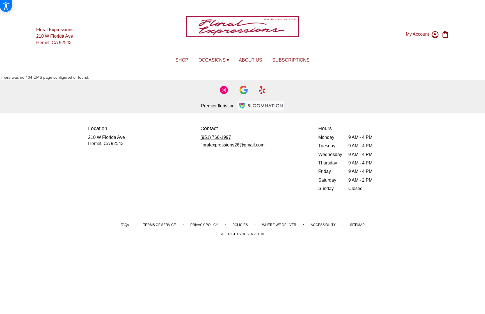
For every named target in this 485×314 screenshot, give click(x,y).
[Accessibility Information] (6, 6)
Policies (240, 225)
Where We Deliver (279, 225)
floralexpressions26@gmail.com (232, 145)
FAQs (125, 225)
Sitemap (357, 225)
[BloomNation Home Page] (260, 105)
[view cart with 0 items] (445, 33)
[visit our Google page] (243, 90)
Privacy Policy (204, 225)
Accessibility (323, 225)
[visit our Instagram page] (224, 90)
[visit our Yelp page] (262, 90)
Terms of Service (159, 225)
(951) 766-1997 (215, 137)
